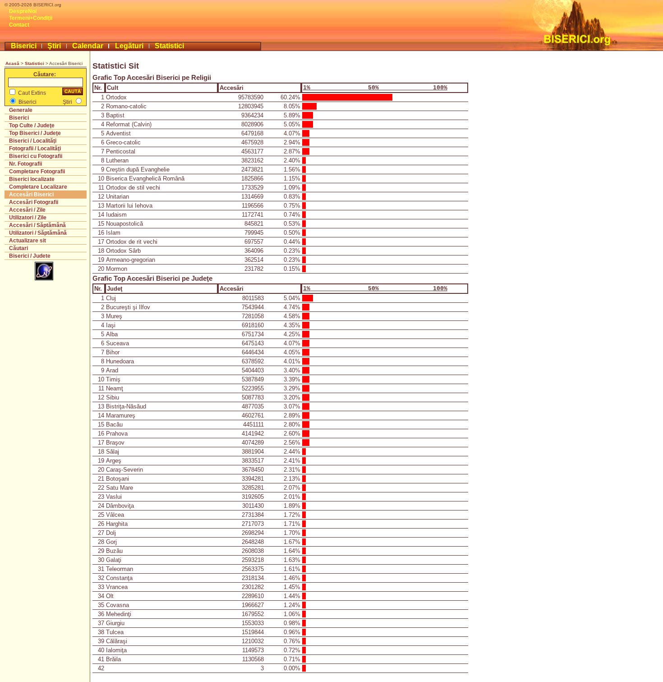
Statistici (169, 46)
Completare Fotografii (37, 171)
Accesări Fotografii (33, 202)
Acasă (12, 63)
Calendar (87, 46)
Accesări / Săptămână (37, 225)
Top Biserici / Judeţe (35, 133)
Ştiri (54, 46)
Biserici (24, 46)
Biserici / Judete (30, 256)
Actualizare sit (27, 240)
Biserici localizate (32, 179)
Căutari (18, 248)
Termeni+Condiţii (30, 18)
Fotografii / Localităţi (35, 148)
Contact (19, 25)
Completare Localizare (38, 187)
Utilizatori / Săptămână (38, 233)
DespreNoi (23, 11)
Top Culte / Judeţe (32, 125)
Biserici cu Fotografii (35, 156)
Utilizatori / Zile (27, 217)
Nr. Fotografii (25, 164)
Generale (20, 110)
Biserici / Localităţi (32, 141)
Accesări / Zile (27, 210)
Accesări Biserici (31, 194)
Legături (129, 46)
